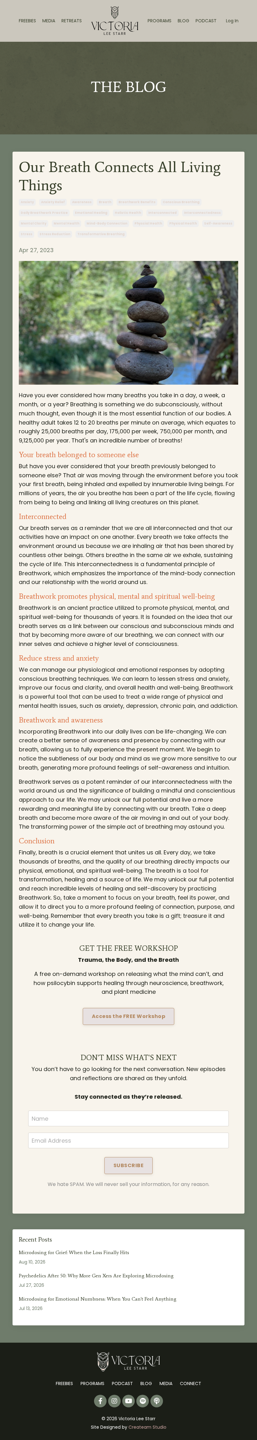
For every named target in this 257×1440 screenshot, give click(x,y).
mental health (66, 223)
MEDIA (48, 21)
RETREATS (71, 21)
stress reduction (54, 234)
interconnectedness (202, 212)
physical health (183, 223)
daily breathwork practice (44, 212)
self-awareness (218, 223)
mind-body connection (107, 223)
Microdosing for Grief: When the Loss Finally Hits (74, 1252)
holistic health (128, 212)
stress (26, 234)
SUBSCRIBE (128, 1165)
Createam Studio (147, 1427)
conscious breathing (181, 202)
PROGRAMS (159, 21)
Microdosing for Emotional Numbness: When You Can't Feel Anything (97, 1299)
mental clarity (33, 223)
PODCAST (206, 21)
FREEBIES (27, 21)
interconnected (162, 212)
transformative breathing (101, 234)
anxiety (27, 202)
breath (105, 202)
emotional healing (91, 212)
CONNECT (190, 1383)
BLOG (183, 21)
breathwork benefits (136, 202)
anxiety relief (53, 202)
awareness (82, 202)
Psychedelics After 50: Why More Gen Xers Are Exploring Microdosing (96, 1276)
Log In (232, 21)
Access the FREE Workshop (128, 1016)
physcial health (148, 223)
